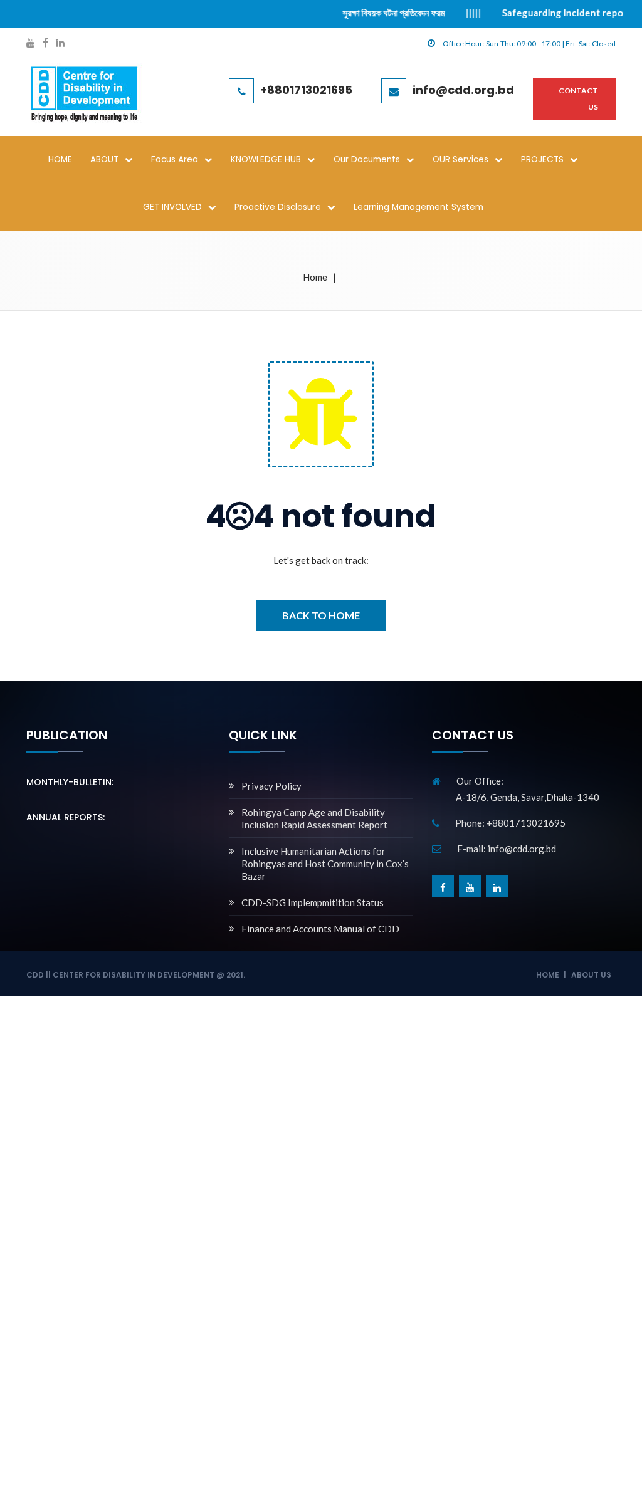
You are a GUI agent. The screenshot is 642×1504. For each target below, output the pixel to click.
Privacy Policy (271, 785)
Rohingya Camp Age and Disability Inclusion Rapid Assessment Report (314, 818)
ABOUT (104, 159)
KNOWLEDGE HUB (266, 159)
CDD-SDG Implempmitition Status (312, 902)
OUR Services (460, 159)
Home (315, 277)
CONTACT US (578, 99)
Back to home (321, 615)
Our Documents (367, 159)
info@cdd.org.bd (463, 90)
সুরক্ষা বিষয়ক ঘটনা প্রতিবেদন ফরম (369, 12)
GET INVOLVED (172, 207)
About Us (591, 974)
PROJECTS (542, 159)
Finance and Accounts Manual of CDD (320, 928)
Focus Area (174, 159)
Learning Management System (418, 207)
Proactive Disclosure (277, 207)
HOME (60, 159)
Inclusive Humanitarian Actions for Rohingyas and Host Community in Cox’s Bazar (325, 863)
